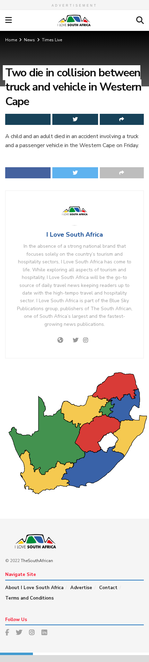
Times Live (52, 40)
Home (11, 40)
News (29, 40)
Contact (108, 588)
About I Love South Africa (34, 588)
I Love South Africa (74, 234)
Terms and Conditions (29, 598)
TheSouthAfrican (37, 560)
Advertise (81, 588)
